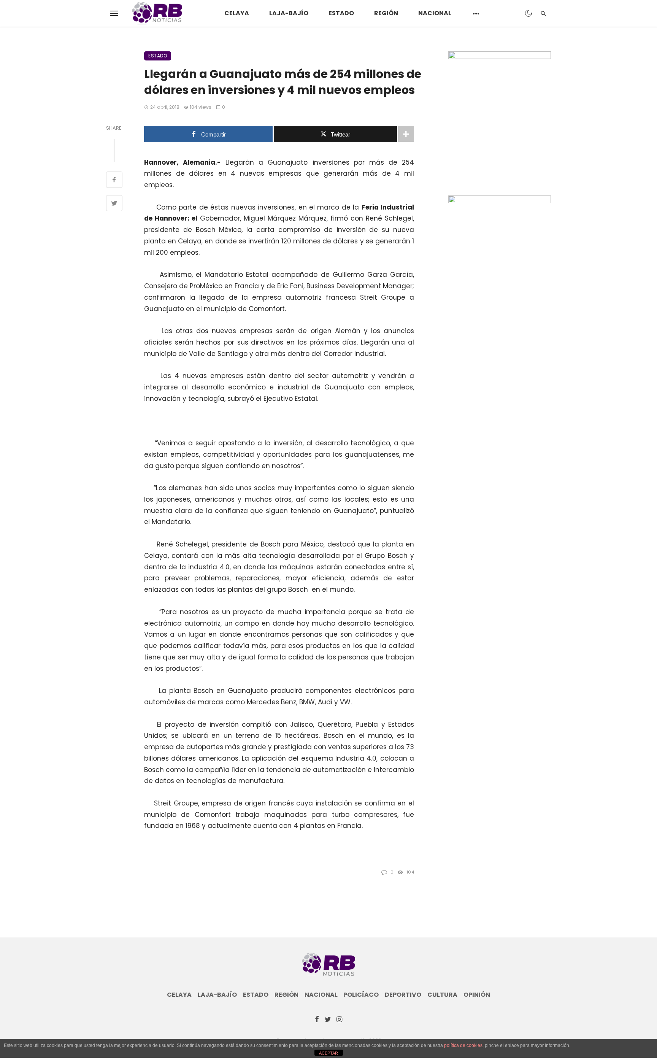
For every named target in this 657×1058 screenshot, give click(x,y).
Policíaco (361, 995)
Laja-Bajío (288, 13)
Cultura (442, 995)
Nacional (434, 13)
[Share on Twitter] (114, 204)
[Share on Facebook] (114, 181)
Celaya (236, 13)
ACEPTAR (328, 1053)
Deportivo (403, 995)
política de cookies (463, 1045)
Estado (341, 13)
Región (386, 13)
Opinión (476, 995)
